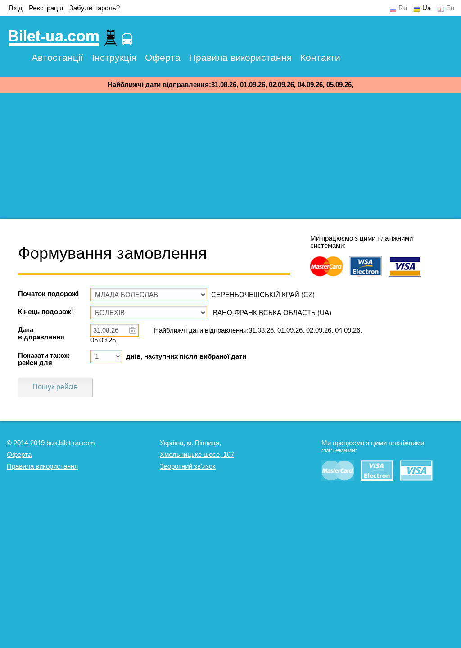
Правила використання (240, 57)
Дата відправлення (41, 333)
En (450, 8)
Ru (402, 8)
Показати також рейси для (43, 359)
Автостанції (57, 57)
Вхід (16, 8)
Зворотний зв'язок (188, 466)
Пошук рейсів (55, 387)
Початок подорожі (48, 293)
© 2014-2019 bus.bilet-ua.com (51, 443)
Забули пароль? (94, 8)
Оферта (163, 57)
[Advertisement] (230, 156)
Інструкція (114, 57)
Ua (426, 8)
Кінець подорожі (45, 311)
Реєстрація (46, 8)
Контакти (320, 57)
